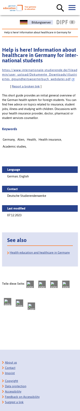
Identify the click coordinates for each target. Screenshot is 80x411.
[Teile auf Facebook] (42, 284)
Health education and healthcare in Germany (40, 252)
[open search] (60, 8)
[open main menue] (72, 7)
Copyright (11, 381)
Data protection (15, 386)
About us (11, 362)
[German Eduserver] (19, 8)
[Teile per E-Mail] (19, 303)
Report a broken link (26, 86)
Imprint (10, 373)
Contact (10, 368)
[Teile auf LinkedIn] (7, 301)
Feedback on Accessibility (22, 397)
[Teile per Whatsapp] (66, 284)
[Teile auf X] (54, 284)
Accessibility (13, 391)
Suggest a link (14, 402)
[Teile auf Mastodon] (30, 284)
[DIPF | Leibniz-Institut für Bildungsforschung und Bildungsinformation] (66, 22)
